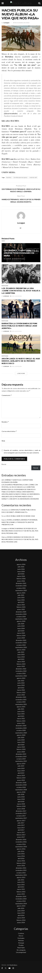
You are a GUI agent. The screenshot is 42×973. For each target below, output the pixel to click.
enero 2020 (21, 752)
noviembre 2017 (21, 813)
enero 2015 (21, 894)
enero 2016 (21, 865)
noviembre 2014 (21, 899)
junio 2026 (21, 569)
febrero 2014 (21, 920)
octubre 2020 (21, 730)
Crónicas (21, 933)
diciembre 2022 (21, 669)
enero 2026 (21, 581)
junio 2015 (21, 882)
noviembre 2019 (21, 756)
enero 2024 (21, 638)
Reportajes (21, 947)
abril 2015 (21, 887)
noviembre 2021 (21, 699)
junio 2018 (21, 797)
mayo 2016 (21, 856)
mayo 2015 (21, 884)
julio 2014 (21, 908)
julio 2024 (21, 624)
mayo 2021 (21, 714)
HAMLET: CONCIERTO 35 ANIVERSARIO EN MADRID (20, 499)
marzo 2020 (21, 747)
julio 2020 (21, 737)
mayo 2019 (21, 771)
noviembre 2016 (21, 842)
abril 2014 (21, 915)
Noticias (7, 247)
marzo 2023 (21, 661)
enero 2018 (21, 809)
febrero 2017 (21, 835)
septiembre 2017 (21, 818)
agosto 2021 (21, 707)
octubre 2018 (21, 787)
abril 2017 (21, 830)
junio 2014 (21, 910)
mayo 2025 (21, 600)
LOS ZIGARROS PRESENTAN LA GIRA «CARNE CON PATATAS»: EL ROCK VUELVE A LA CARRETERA (21, 290)
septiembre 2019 (21, 761)
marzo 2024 (21, 633)
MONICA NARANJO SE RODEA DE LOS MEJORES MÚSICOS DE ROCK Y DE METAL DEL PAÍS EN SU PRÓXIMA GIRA (20, 531)
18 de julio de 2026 (16, 296)
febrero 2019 (21, 778)
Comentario (7, 395)
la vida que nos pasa (20, 177)
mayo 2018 (21, 799)
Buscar (4, 464)
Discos (21, 936)
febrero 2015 (21, 892)
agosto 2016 (21, 849)
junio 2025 (21, 597)
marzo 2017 (21, 832)
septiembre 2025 (21, 590)
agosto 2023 (21, 650)
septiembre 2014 (21, 903)
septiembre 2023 (21, 647)
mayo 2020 (21, 742)
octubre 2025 (21, 588)
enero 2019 (21, 780)
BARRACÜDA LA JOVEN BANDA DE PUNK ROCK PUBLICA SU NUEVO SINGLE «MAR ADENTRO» (19, 326)
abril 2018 (21, 801)
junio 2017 (21, 825)
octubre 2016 (21, 844)
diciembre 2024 (21, 612)
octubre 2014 (21, 901)
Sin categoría (21, 950)
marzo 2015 (21, 889)
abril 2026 (21, 574)
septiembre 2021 (21, 704)
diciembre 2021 (21, 697)
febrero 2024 (21, 635)
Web (3, 441)
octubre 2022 (21, 673)
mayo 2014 (21, 913)
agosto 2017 (21, 820)
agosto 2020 (21, 735)
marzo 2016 (21, 861)
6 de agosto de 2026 (18, 258)
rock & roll (33, 177)
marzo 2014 (21, 918)
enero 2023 (21, 666)
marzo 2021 (21, 718)
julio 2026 (21, 567)
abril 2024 (21, 631)
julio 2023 (21, 652)
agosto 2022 (21, 678)
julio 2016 (21, 851)
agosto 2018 (21, 792)
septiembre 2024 (21, 619)
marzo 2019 (21, 775)
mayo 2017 (21, 828)
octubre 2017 (21, 816)
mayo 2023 (21, 657)
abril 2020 (21, 745)
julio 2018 (21, 794)
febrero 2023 (21, 664)
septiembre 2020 (21, 733)
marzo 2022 (21, 690)
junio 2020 (21, 740)
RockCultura (13, 965)
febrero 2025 (21, 607)
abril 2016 (21, 858)
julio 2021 (21, 709)
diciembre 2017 (21, 811)
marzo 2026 (21, 576)
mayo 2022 (21, 685)
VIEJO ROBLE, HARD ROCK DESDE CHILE (20, 516)
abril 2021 (21, 716)
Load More (21, 373)
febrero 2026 (21, 578)
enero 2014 (21, 922)
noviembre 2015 (21, 870)
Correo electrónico (9, 431)
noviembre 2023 (21, 642)
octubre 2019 (21, 759)
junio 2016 (21, 854)
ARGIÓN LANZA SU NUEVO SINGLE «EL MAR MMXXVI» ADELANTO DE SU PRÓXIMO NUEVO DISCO (21, 361)
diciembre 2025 (21, 583)
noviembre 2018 (21, 785)
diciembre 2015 (21, 868)
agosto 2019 (21, 763)
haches (8, 177)
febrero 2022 (21, 692)
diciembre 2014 (21, 896)
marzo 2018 (21, 804)
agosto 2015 (21, 877)
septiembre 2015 (21, 875)
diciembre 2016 (21, 839)
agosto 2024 (21, 621)
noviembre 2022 (21, 671)
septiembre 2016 (21, 846)
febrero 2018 (21, 806)
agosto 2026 (21, 564)
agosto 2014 (21, 906)
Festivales (21, 938)
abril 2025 (21, 602)
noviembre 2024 (21, 614)
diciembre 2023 (21, 640)
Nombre (5, 422)
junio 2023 (21, 654)
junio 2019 (21, 768)
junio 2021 (21, 711)
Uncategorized (21, 952)
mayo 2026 (21, 571)
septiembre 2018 (21, 790)
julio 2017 (21, 823)
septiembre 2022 (21, 676)
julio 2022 (21, 680)
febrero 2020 (21, 749)
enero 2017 (21, 837)
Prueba (21, 945)
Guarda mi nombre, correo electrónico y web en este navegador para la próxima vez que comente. (22, 451)
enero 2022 (21, 695)
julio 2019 (21, 766)
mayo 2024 (21, 628)
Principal (21, 943)
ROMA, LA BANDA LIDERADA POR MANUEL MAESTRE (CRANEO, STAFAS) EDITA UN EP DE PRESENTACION (20, 522)
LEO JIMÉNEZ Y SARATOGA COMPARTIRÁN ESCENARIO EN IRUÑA (19, 253)
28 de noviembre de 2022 (21, 22)
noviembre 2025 (21, 586)
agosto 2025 (21, 593)
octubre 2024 (21, 616)
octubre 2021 (21, 702)
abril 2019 (21, 773)
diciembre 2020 (21, 725)
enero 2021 (21, 723)
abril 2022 (21, 688)
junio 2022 (21, 683)
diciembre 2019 (21, 754)
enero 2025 (21, 609)
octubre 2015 (21, 873)
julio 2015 (21, 880)
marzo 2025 (21, 605)
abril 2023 (21, 659)
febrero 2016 (21, 863)
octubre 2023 (21, 645)
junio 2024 (21, 626)
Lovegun (6, 22)
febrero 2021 (21, 721)
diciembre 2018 (21, 782)
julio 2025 (21, 595)
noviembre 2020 (21, 728)
